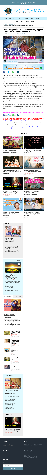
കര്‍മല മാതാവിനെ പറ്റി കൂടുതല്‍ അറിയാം (15, 358)
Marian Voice (26, 18)
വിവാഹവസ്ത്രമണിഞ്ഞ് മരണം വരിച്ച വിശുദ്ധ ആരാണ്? (11, 214)
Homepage (5, 24)
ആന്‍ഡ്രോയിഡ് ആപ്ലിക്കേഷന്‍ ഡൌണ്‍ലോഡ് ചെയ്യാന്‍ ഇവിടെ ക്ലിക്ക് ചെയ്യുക (21, 126)
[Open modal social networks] (18, 72)
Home (6, 18)
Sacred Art (15, 21)
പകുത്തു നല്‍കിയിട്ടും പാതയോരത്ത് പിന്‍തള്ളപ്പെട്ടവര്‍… (31, 193)
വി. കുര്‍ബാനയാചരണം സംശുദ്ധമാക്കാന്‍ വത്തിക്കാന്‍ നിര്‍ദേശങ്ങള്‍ (15, 341)
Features (19, 18)
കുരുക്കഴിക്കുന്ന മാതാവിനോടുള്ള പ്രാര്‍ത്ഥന (9, 316)
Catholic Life (12, 18)
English (32, 21)
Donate (31, 2)
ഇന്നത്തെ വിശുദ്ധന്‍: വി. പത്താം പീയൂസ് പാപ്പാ (10, 192)
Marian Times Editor (21, 33)
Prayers (22, 21)
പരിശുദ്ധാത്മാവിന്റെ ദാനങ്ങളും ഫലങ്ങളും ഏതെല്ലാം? (15, 332)
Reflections (38, 18)
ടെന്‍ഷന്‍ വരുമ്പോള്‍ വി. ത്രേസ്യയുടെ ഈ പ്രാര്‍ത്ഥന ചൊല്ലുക (12, 172)
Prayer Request (21, 2)
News (32, 18)
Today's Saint (10, 194)
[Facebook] (21, 3)
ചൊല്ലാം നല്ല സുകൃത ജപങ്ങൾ (15, 366)
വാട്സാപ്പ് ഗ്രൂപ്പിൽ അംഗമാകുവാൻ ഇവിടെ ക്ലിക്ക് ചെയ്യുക (16, 121)
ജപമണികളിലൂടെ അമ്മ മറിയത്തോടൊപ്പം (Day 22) (15, 350)
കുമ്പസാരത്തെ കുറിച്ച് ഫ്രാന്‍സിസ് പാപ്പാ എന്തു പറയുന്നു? (32, 214)
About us (13, 2)
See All (18, 224)
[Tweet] (10, 72)
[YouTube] (23, 3)
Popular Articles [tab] (8, 296)
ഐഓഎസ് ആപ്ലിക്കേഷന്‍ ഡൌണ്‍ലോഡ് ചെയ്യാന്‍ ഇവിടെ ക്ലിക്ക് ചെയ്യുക (20, 128)
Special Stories (12, 24)
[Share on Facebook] (5, 72)
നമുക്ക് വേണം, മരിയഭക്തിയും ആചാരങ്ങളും (10, 240)
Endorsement (27, 2)
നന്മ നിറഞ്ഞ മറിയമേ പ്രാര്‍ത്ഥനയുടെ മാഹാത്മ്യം (33, 171)
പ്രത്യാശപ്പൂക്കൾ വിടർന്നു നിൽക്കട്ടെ (32, 151)
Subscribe (13, 468)
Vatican (14, 344)
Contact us (17, 2)
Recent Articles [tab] (18, 296)
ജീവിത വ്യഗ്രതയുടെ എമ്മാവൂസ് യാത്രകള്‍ (10, 151)
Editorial (34, 2)
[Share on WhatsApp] (14, 72)
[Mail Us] (25, 3)
